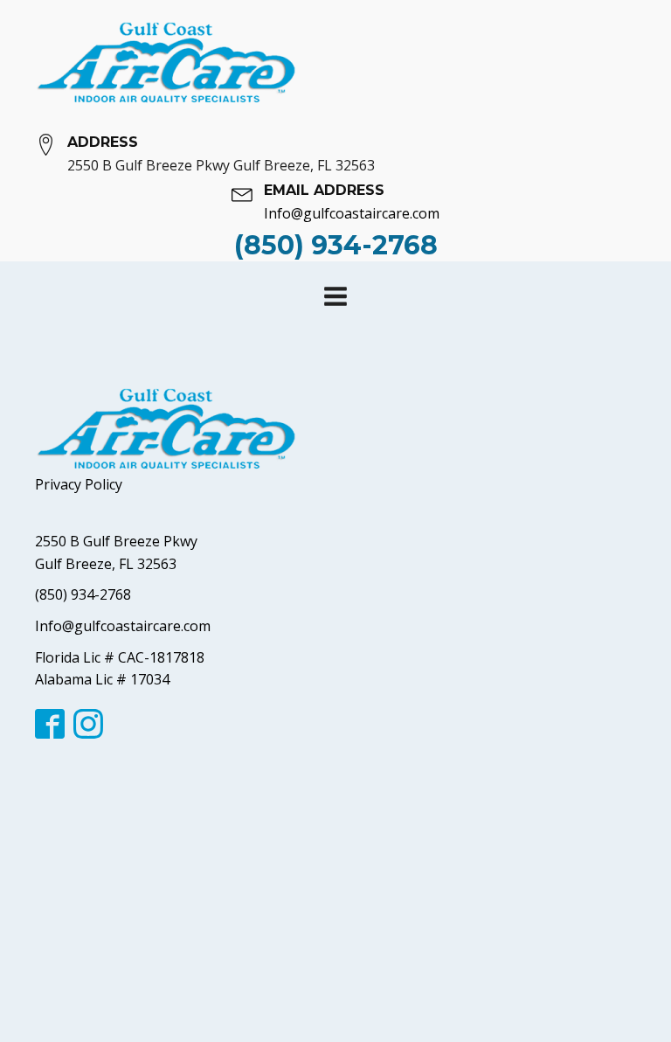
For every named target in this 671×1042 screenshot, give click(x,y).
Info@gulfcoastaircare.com (123, 626)
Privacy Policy (78, 484)
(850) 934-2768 (83, 594)
